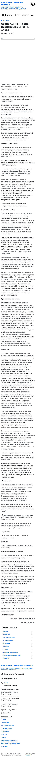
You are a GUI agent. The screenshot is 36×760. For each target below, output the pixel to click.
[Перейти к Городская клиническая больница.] (1, 20)
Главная (5, 631)
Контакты (6, 658)
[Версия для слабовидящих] (33, 4)
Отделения (6, 643)
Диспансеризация (8, 637)
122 (6, 683)
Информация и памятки (10, 652)
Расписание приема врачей (11, 655)
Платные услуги (8, 640)
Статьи (5, 649)
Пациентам (6, 634)
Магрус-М (28, 755)
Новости (6, 646)
